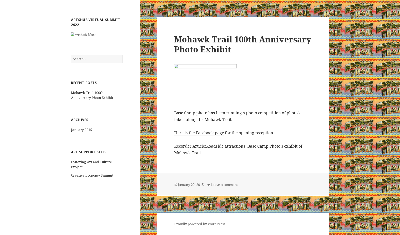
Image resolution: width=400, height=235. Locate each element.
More (92, 34)
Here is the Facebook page (199, 133)
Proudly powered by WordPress (199, 224)
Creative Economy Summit (92, 175)
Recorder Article (189, 146)
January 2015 (81, 129)
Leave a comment (224, 184)
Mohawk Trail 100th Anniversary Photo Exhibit (242, 44)
